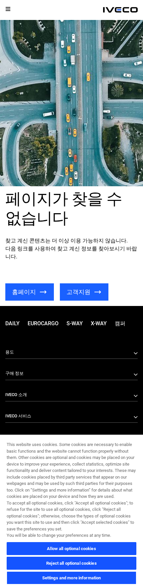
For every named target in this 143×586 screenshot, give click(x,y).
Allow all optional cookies (71, 548)
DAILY (12, 323)
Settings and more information (71, 577)
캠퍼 (120, 323)
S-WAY (75, 323)
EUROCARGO (43, 323)
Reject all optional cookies (71, 563)
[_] (120, 10)
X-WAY (99, 323)
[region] (71, 510)
